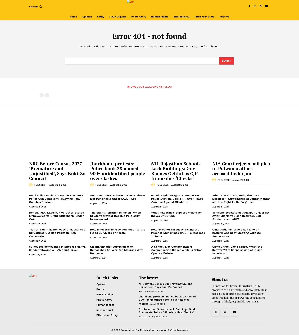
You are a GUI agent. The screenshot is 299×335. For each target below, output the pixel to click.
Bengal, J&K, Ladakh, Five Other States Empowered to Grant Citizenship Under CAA (56, 216)
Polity (142, 291)
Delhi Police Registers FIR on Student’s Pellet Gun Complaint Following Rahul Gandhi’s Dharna (56, 199)
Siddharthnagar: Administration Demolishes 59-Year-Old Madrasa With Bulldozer (116, 250)
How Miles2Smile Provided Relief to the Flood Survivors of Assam (117, 231)
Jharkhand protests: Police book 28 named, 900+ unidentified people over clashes (117, 171)
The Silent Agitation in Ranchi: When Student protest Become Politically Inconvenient (115, 216)
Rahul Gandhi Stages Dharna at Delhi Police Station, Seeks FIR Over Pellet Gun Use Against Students (177, 199)
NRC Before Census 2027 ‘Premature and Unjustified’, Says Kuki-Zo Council (57, 171)
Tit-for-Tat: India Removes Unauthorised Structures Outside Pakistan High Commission (57, 233)
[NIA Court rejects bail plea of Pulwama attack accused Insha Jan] (241, 137)
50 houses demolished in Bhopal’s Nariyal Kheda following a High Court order (57, 248)
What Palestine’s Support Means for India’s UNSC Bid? (176, 214)
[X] (260, 6)
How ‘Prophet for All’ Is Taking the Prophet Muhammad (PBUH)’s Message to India (178, 233)
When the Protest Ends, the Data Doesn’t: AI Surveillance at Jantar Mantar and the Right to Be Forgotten (241, 199)
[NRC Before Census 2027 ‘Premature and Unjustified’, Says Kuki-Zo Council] (58, 137)
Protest (143, 304)
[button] (36, 6)
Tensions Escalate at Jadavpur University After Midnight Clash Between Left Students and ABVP (241, 216)
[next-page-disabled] (47, 95)
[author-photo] (31, 185)
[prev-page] (41, 95)
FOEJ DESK (40, 185)
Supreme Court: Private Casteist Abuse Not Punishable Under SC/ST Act (117, 197)
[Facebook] (249, 6)
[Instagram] (255, 6)
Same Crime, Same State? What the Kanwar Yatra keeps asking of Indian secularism (237, 250)
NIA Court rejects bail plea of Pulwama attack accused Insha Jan (241, 168)
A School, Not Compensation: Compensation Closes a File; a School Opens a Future (177, 250)
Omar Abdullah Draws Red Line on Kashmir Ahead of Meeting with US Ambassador (236, 233)
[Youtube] (266, 6)
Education (145, 316)
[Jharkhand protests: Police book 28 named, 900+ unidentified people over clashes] (119, 137)
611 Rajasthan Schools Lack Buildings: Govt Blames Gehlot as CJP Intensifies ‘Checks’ (176, 171)
